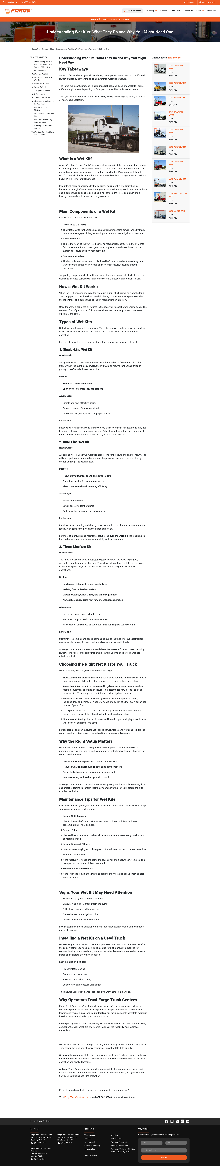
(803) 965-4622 (39, 1159)
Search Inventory (133, 11)
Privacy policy (89, 1149)
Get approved (89, 1142)
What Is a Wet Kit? (41, 74)
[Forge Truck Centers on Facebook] (165, 1121)
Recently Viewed (208, 2)
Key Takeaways (40, 70)
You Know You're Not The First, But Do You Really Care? (123, 1150)
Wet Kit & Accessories (119, 1142)
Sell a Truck (175, 11)
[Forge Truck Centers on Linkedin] (187, 1121)
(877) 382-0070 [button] (30, 2)
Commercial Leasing (92, 1146)
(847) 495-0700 (66, 1143)
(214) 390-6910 (39, 1143)
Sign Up (164, 1157)
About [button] (198, 11)
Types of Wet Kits (41, 87)
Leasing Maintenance (119, 1146)
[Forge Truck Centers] (18, 11)
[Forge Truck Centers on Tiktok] (181, 1121)
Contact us (188, 11)
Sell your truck (116, 1139)
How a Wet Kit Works (42, 84)
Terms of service (90, 1155)
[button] (11, 2)
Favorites (190, 2)
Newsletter (211, 11)
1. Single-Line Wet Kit (42, 91)
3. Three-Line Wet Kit (42, 98)
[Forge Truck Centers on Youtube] (171, 1121)
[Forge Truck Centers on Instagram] (176, 1121)
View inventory (90, 1135)
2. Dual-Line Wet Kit (41, 94)
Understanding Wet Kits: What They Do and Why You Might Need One (43, 64)
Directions (88, 1139)
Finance (163, 11)
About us (114, 1135)
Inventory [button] (150, 11)
